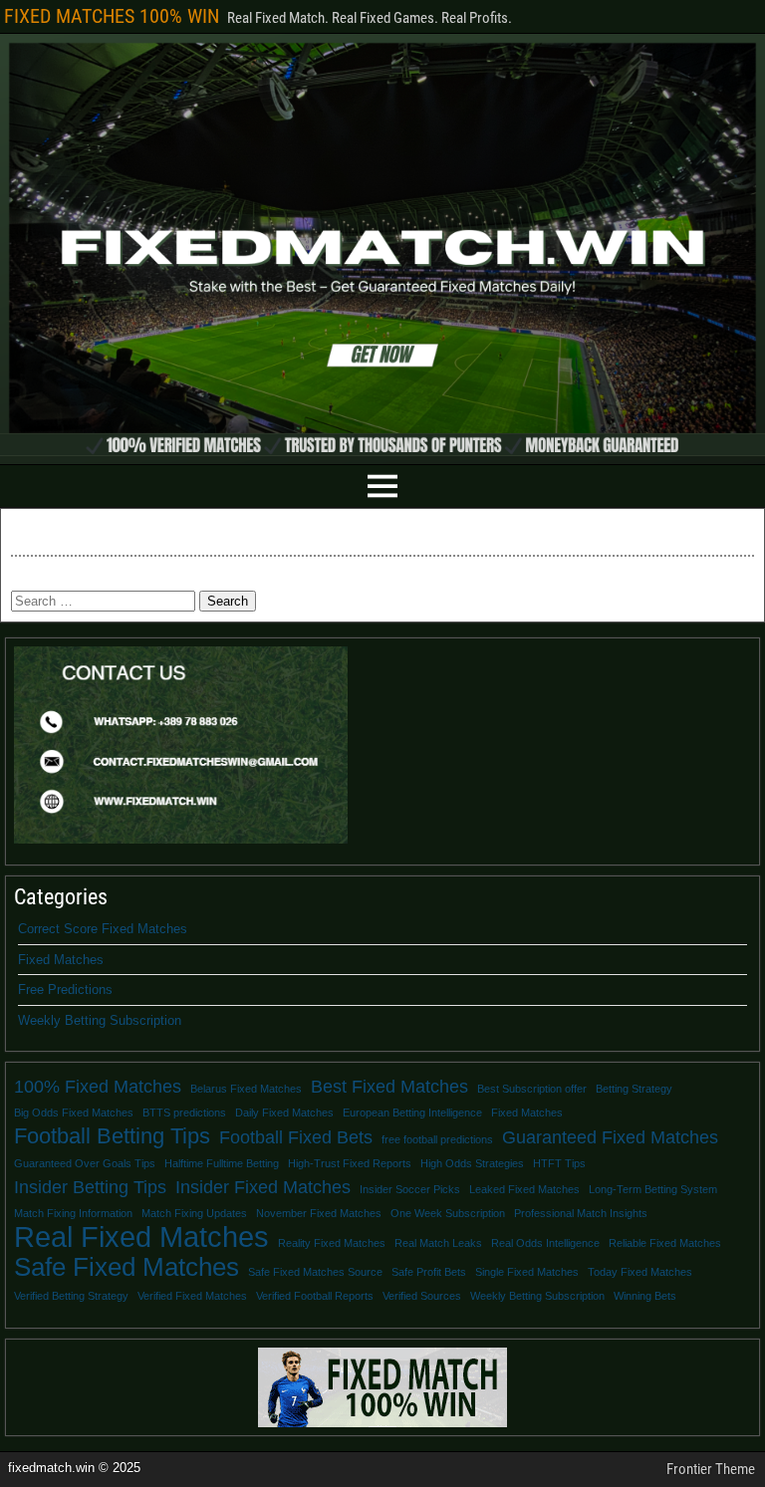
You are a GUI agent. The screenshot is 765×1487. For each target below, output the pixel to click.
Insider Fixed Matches (263, 1187)
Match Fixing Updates (194, 1213)
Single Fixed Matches (527, 1272)
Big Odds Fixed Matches (73, 1112)
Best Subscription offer (532, 1089)
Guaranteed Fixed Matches (610, 1137)
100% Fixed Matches (97, 1087)
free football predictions (437, 1139)
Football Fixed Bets (296, 1137)
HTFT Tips (559, 1163)
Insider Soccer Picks (410, 1189)
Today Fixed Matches (640, 1272)
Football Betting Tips (112, 1136)
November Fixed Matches (319, 1213)
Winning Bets (645, 1296)
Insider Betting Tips (90, 1187)
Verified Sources (421, 1296)
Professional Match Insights (580, 1213)
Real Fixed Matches (141, 1237)
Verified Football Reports (315, 1296)
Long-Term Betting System (653, 1189)
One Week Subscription (447, 1213)
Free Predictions (65, 989)
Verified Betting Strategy (71, 1296)
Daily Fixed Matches (284, 1112)
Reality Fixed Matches (331, 1243)
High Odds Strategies (472, 1163)
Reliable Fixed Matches (665, 1243)
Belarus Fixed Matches (246, 1089)
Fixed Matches (61, 959)
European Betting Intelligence (412, 1112)
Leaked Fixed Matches (524, 1189)
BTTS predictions (184, 1112)
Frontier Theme (710, 1469)
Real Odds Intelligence (545, 1243)
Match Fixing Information (73, 1213)
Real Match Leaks (438, 1243)
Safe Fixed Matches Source (315, 1272)
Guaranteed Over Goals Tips (84, 1163)
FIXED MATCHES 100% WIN (111, 16)
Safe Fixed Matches (126, 1267)
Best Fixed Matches (389, 1087)
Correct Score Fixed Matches (102, 928)
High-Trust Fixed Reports (349, 1163)
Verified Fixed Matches (192, 1296)
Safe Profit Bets (428, 1272)
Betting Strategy (634, 1089)
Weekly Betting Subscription (99, 1020)
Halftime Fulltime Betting (221, 1163)
